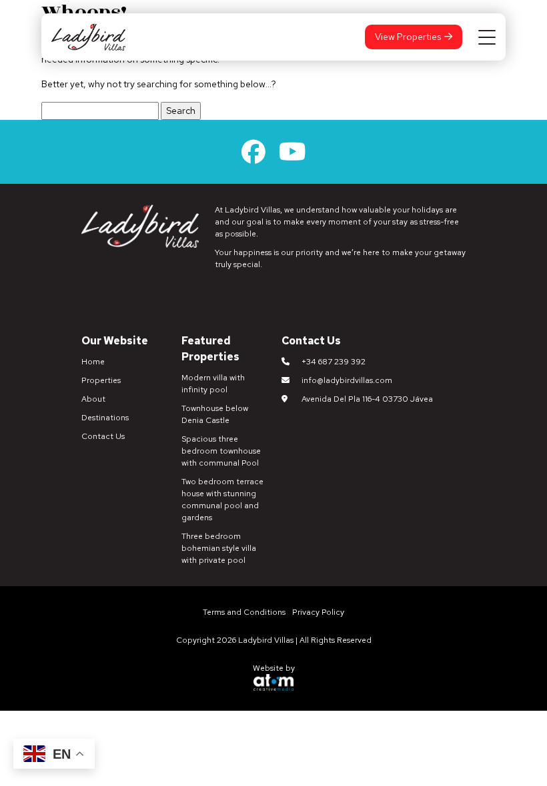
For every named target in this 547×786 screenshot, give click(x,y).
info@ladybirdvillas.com (347, 380)
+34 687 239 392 (334, 361)
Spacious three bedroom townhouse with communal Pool (221, 451)
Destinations (105, 417)
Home (93, 361)
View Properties (408, 37)
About (93, 399)
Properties (101, 380)
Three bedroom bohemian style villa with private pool (218, 548)
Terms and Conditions (244, 612)
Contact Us (103, 436)
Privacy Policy (318, 612)
